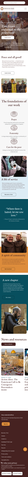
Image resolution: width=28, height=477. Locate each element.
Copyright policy (5, 459)
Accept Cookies (17, 473)
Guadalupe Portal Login (6, 441)
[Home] (7, 8)
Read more (7, 46)
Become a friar (9, 194)
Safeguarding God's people (7, 450)
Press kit (3, 447)
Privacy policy (4, 453)
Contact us (3, 438)
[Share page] (25, 449)
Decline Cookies (6, 473)
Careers (3, 435)
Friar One (3, 444)
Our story (8, 297)
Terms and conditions (6, 456)
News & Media (8, 344)
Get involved (8, 269)
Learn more (8, 37)
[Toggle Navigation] (25, 8)
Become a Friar (4, 432)
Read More (4, 389)
